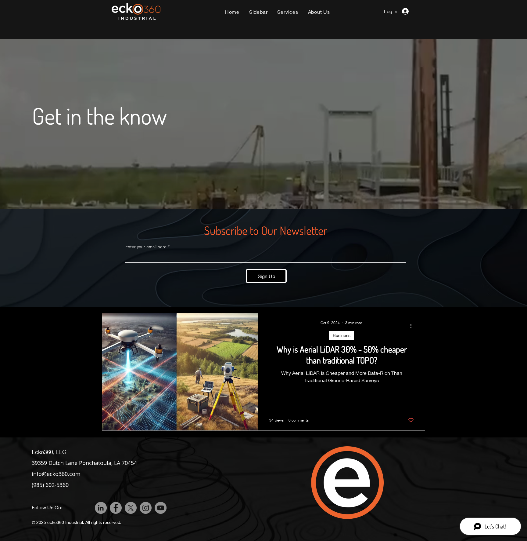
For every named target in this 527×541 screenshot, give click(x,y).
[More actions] (413, 325)
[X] (131, 508)
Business (341, 335)
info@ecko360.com (56, 473)
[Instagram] (146, 508)
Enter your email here (146, 246)
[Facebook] (116, 508)
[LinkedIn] (101, 508)
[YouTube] (161, 508)
